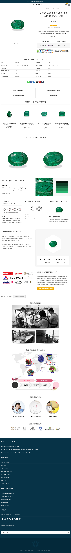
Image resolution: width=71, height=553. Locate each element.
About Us (27, 550)
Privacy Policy (5, 477)
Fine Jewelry (4, 502)
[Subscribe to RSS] (15, 519)
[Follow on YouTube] (20, 519)
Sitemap (3, 480)
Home (47, 8)
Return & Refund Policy (7, 471)
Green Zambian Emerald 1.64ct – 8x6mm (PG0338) (62, 124)
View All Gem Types (7, 496)
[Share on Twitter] (34, 82)
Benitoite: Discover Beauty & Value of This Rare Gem (16, 452)
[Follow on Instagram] (5, 519)
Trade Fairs (40, 550)
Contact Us (47, 550)
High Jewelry (5, 505)
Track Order (4, 468)
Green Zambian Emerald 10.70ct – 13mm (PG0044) (27, 124)
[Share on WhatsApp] (28, 82)
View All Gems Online (7, 493)
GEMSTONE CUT (55, 201)
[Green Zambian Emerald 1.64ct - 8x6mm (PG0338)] (62, 114)
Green (4, 185)
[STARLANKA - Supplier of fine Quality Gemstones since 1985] (35, 4)
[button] (1, 24)
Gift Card (3, 465)
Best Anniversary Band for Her (10, 446)
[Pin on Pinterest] (39, 82)
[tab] (6, 296)
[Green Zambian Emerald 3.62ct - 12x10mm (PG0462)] (9, 114)
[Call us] (10, 519)
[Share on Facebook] (31, 82)
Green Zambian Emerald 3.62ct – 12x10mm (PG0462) (9, 125)
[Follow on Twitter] (7, 519)
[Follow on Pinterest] (12, 519)
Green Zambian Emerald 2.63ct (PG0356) (44, 124)
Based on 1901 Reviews (53, 27)
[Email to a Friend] (37, 82)
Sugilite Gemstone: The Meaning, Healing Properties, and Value (19, 449)
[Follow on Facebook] (2, 519)
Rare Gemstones (6, 499)
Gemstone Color (9, 181)
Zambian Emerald (55, 8)
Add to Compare (45, 41)
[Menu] (2, 5)
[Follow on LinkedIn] (17, 519)
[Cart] (69, 5)
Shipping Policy (5, 474)
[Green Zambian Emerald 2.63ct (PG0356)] (44, 114)
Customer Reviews (6, 462)
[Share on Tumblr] (42, 82)
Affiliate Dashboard (6, 484)
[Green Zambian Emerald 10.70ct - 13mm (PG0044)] (27, 114)
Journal (33, 550)
